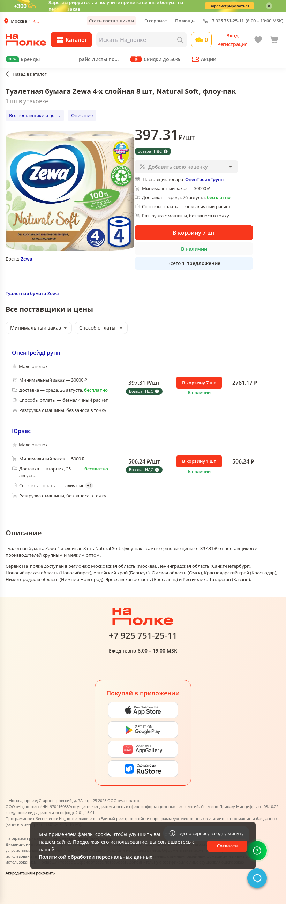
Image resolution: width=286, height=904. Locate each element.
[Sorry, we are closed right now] (257, 878)
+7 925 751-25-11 (227, 20)
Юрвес (21, 431)
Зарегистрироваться (229, 5)
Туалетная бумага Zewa (32, 293)
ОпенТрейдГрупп (36, 352)
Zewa (26, 259)
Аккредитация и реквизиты (30, 872)
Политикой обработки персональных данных (95, 856)
